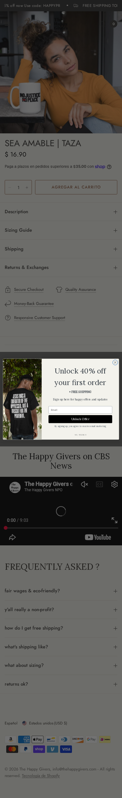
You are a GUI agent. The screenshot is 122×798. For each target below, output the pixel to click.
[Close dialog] (115, 362)
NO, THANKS (80, 435)
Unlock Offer (80, 419)
